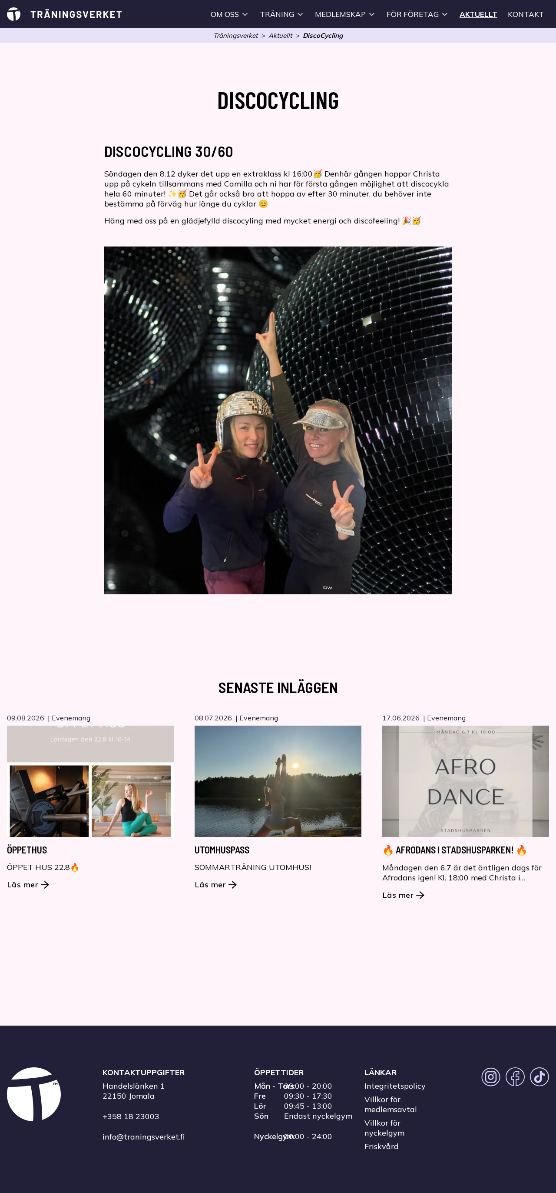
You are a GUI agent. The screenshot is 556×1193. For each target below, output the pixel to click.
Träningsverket (235, 35)
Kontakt (526, 14)
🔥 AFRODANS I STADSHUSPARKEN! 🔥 (454, 849)
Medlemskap (340, 14)
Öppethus (27, 849)
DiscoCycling (323, 35)
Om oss (225, 14)
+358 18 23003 (131, 1116)
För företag (413, 14)
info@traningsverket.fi (144, 1137)
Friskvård (381, 1146)
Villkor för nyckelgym (384, 1128)
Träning (277, 14)
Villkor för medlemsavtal (390, 1104)
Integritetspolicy (395, 1086)
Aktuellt (478, 14)
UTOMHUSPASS (222, 849)
